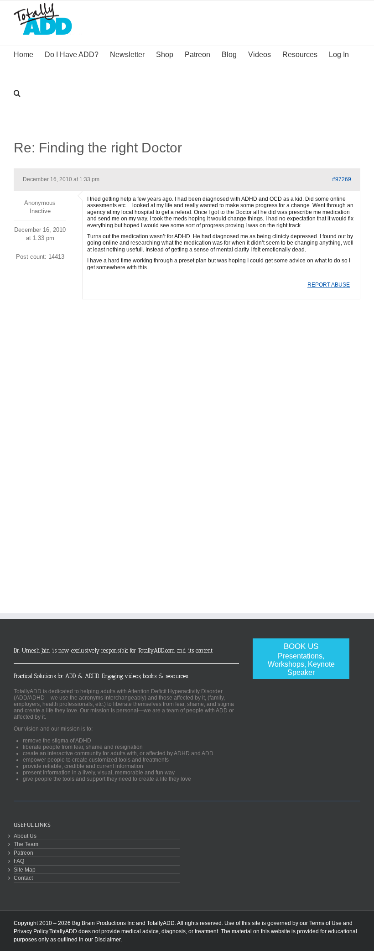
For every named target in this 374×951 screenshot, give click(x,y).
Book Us (301, 659)
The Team (26, 844)
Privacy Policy (31, 931)
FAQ (19, 861)
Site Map (25, 870)
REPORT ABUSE (328, 285)
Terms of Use (325, 923)
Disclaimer (107, 939)
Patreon (23, 853)
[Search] (17, 92)
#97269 (341, 179)
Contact (23, 878)
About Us (25, 836)
